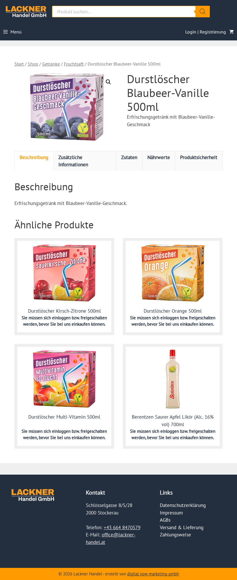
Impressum (171, 513)
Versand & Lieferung (181, 527)
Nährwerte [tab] (158, 157)
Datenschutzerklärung (183, 505)
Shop (33, 64)
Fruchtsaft (74, 64)
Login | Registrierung (205, 32)
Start (19, 64)
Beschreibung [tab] (34, 157)
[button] (108, 82)
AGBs (165, 520)
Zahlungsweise (175, 534)
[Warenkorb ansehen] (231, 31)
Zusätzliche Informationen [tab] (73, 161)
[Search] (202, 11)
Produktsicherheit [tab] (198, 157)
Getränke (51, 64)
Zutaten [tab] (129, 157)
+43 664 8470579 (122, 527)
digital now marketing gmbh (153, 574)
